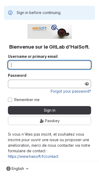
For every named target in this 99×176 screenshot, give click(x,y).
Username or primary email (33, 56)
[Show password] (87, 84)
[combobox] (17, 168)
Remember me (27, 100)
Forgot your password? (71, 91)
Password (17, 75)
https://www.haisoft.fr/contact (33, 156)
